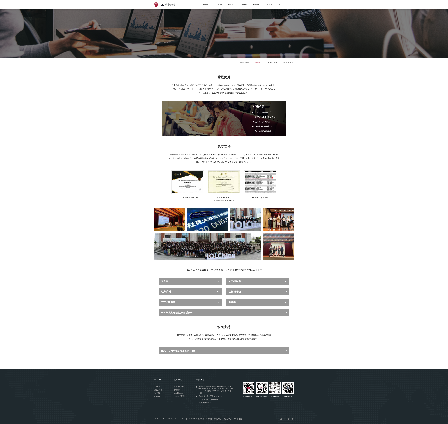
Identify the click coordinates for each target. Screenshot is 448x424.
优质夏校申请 (244, 63)
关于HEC (157, 386)
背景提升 (258, 63)
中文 (285, 4)
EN (279, 5)
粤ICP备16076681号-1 (189, 419)
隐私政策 (227, 419)
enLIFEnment (272, 63)
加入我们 (157, 393)
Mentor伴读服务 (288, 63)
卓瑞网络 (209, 419)
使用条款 (217, 419)
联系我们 (157, 396)
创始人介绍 (158, 390)
